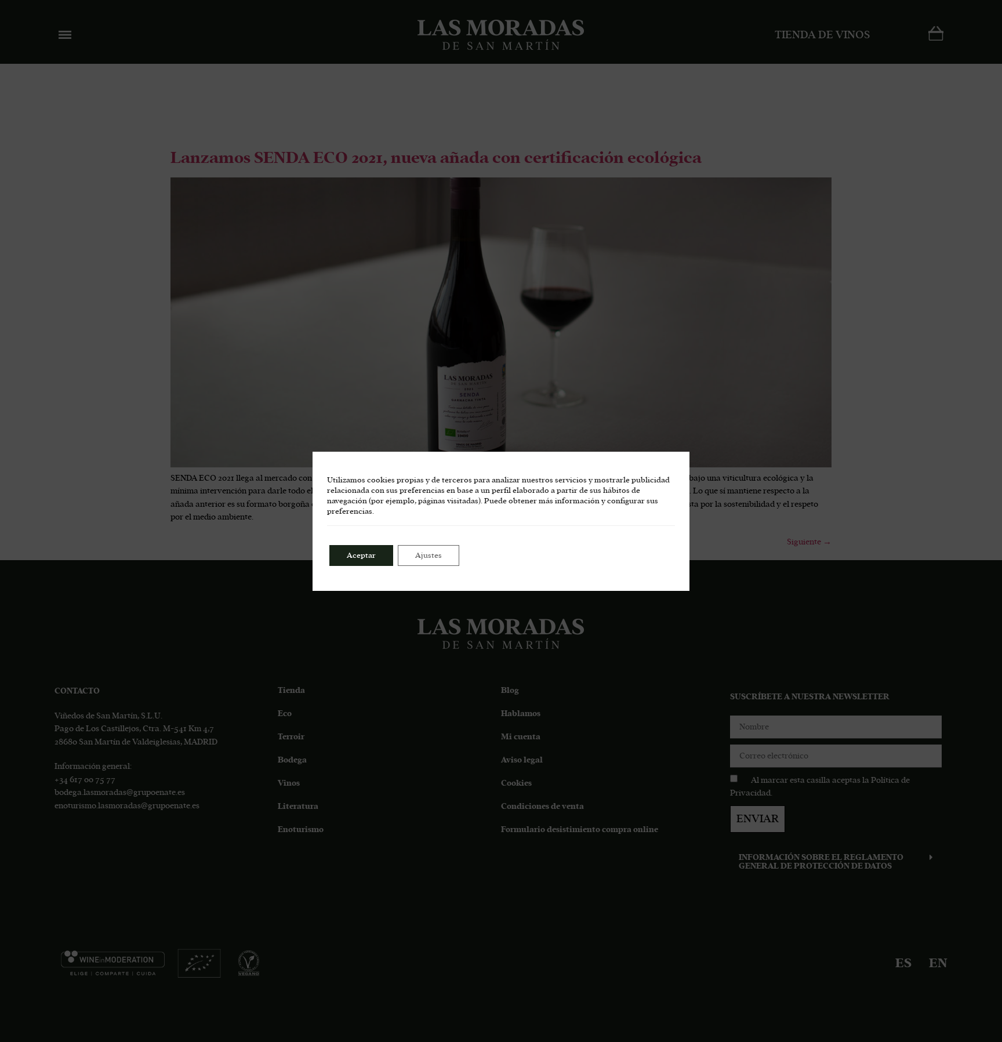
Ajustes (428, 555)
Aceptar (361, 555)
